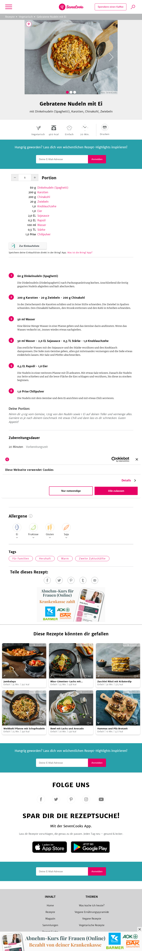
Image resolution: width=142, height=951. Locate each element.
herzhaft (45, 558)
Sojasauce (43, 215)
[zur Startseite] (71, 6)
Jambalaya (9, 681)
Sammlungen (50, 925)
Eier (39, 211)
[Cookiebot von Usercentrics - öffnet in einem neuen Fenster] (114, 459)
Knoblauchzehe (46, 206)
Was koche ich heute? (91, 905)
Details (126, 480)
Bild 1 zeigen (67, 92)
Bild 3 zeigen (74, 92)
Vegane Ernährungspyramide (92, 912)
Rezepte (10, 16)
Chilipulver (44, 234)
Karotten (42, 192)
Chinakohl (43, 197)
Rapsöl (41, 220)
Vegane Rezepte (91, 918)
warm (65, 558)
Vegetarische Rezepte (91, 925)
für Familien (20, 558)
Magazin (50, 918)
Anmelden (97, 159)
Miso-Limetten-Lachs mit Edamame (65, 681)
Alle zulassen (116, 490)
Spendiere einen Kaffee (110, 6)
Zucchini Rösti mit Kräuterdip (114, 681)
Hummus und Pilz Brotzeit (112, 728)
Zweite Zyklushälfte (92, 558)
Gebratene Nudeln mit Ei (51, 16)
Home (50, 905)
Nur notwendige (71, 490)
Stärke (41, 229)
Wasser (41, 225)
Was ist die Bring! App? (79, 252)
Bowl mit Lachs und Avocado (67, 728)
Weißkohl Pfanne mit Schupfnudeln (24, 728)
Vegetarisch (26, 16)
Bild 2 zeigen (71, 92)
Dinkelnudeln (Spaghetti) (52, 187)
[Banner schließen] (137, 459)
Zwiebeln (42, 201)
